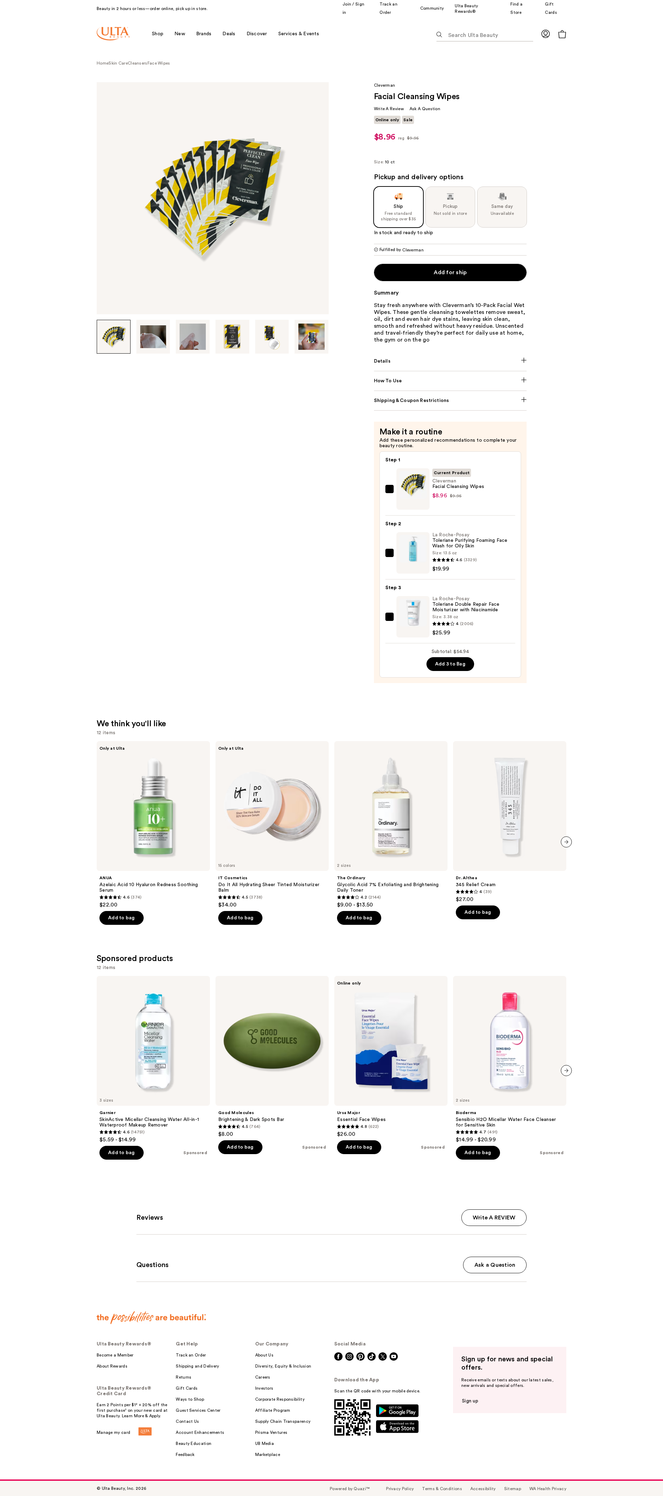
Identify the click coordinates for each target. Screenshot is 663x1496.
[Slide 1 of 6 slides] (114, 337)
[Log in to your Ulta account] (545, 33)
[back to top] (642, 1475)
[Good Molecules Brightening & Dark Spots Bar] (272, 1057)
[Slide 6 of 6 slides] (311, 337)
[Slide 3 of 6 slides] (193, 337)
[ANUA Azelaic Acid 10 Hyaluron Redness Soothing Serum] (153, 824)
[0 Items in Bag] (562, 34)
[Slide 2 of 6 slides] (153, 337)
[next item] (566, 841)
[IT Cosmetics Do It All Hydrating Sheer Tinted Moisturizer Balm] (272, 824)
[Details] (450, 361)
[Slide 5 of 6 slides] (272, 337)
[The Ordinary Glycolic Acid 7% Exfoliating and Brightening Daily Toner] (391, 824)
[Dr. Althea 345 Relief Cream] (509, 822)
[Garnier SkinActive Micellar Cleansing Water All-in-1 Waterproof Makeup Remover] (153, 1059)
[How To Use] (450, 381)
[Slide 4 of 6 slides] (232, 337)
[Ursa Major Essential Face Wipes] (391, 1057)
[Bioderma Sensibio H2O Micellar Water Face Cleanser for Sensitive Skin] (509, 1059)
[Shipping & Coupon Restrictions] (450, 400)
